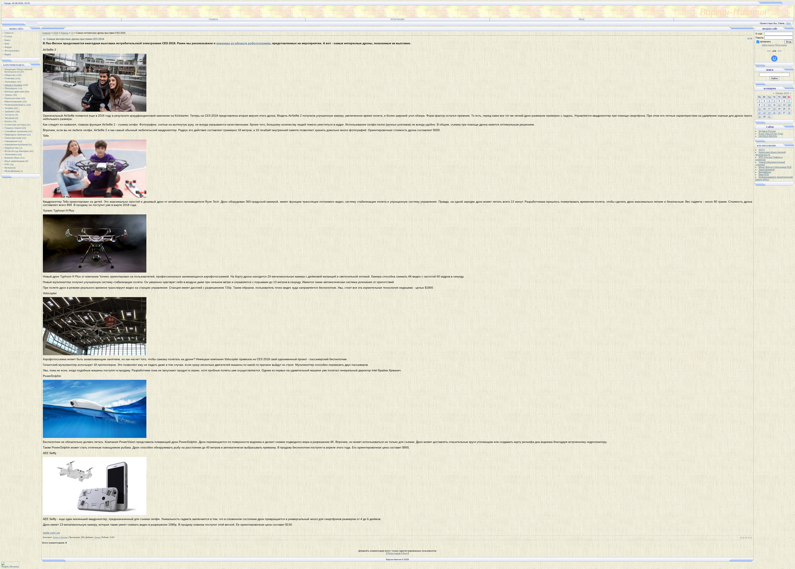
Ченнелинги (11, 154)
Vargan (97, 537)
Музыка (9, 167)
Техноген (9, 115)
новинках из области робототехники (243, 43)
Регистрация (397, 19)
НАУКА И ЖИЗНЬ (768, 136)
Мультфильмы (12, 171)
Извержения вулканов (16, 144)
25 (774, 112)
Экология (9, 118)
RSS (788, 23)
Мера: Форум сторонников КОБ (775, 167)
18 (774, 109)
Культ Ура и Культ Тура (771, 133)
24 (769, 112)
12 (779, 105)
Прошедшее (11, 88)
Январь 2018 (782, 93)
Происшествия (12, 98)
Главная (213, 19)
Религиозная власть (15, 105)
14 (72, 33)
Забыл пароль (768, 45)
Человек (9, 108)
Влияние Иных (12, 158)
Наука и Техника (13, 85)
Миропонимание (13, 101)
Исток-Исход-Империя (17, 151)
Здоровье (10, 111)
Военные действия (14, 91)
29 (759, 116)
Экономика (10, 81)
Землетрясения (13, 138)
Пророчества (11, 148)
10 (769, 105)
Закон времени (767, 169)
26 (779, 112)
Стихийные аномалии (16, 131)
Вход (581, 19)
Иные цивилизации (14, 161)
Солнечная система (15, 124)
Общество (10, 75)
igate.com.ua (51, 532)
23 (764, 112)
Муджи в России (767, 131)
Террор (8, 95)
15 (759, 109)
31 (769, 116)
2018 (55, 33)
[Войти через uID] (774, 58)
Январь (65, 33)
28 (789, 112)
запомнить (765, 41)
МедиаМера (765, 172)
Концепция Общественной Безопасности (18, 70)
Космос (8, 121)
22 (759, 112)
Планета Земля (13, 128)
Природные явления (15, 134)
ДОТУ (762, 149)
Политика (9, 78)
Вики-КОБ (764, 174)
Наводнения (11, 141)
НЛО (7, 164)
